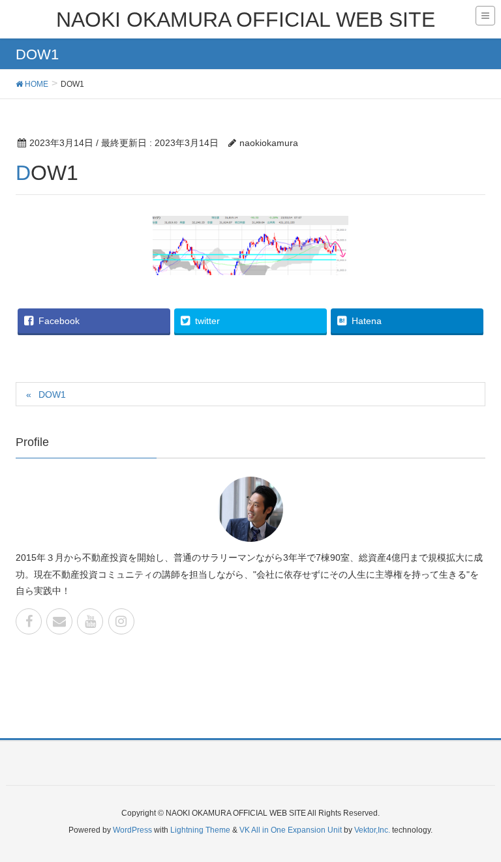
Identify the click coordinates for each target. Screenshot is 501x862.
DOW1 (52, 394)
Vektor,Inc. (372, 830)
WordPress (132, 830)
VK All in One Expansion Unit (290, 830)
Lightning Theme (200, 830)
